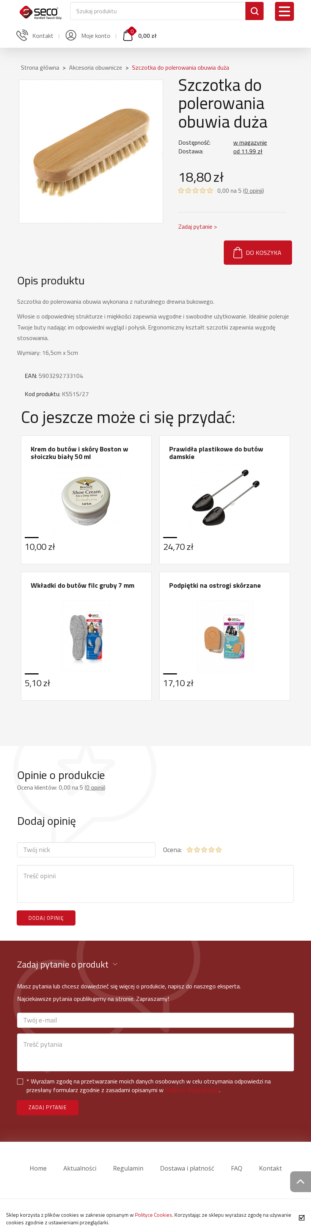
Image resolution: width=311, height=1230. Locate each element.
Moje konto (95, 35)
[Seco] (40, 10)
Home (38, 1168)
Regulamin (128, 1168)
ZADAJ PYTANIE (47, 1107)
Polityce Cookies (153, 1215)
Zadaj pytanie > (197, 226)
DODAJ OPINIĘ (46, 918)
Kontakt (270, 1168)
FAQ (236, 1168)
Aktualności (79, 1168)
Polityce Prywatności (192, 1089)
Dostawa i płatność (187, 1168)
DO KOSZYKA (263, 252)
